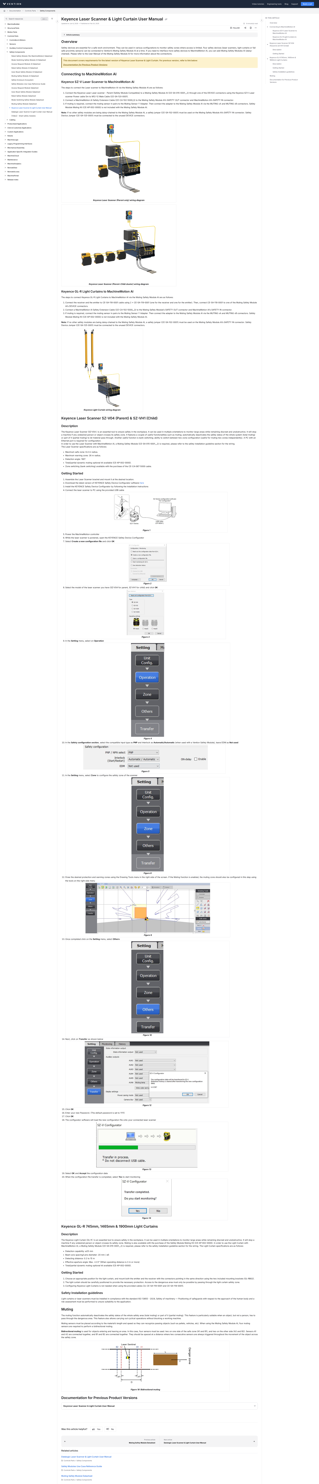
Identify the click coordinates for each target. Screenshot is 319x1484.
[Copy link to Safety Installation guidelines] (107, 1293)
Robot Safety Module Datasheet (23, 96)
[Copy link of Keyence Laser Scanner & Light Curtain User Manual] (166, 19)
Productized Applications (17, 124)
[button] (26, 19)
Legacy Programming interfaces (19, 144)
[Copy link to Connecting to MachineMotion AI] (120, 74)
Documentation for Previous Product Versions (284, 81)
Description (277, 50)
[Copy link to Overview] (81, 42)
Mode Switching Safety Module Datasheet (27, 100)
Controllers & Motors (17, 40)
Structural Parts (13, 28)
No (112, 1429)
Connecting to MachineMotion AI (282, 27)
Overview (273, 23)
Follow (236, 28)
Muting (272, 76)
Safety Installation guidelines (283, 72)
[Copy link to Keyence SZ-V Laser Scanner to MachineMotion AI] (138, 82)
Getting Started (278, 54)
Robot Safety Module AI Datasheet (24, 68)
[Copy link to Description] (82, 426)
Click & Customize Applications (19, 128)
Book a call (307, 4)
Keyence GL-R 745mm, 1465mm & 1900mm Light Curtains (283, 58)
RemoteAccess (13, 172)
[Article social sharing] (245, 28)
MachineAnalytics (14, 164)
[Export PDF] (251, 28)
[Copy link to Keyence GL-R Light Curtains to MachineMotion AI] (137, 292)
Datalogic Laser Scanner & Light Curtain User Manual (31, 112)
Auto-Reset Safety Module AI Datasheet (26, 72)
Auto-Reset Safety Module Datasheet (25, 92)
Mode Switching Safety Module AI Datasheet (28, 60)
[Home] (12, 4)
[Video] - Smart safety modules (23, 116)
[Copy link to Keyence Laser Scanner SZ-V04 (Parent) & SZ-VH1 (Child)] (161, 418)
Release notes (12, 180)
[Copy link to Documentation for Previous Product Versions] (141, 1398)
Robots (10, 136)
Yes (98, 1429)
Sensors (12, 44)
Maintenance (12, 160)
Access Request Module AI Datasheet (25, 64)
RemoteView (12, 168)
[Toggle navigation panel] (57, 21)
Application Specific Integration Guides (22, 152)
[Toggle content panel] (261, 20)
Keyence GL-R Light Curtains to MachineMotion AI (284, 38)
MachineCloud (13, 156)
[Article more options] (256, 28)
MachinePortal (13, 176)
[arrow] (267, 26)
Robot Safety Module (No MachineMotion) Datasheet (31, 56)
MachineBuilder (13, 24)
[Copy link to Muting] (77, 1309)
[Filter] (52, 18)
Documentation (15, 11)
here (142, 483)
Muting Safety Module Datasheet (24, 104)
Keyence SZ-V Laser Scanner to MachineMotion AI (285, 32)
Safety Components (47, 11)
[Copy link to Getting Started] (87, 474)
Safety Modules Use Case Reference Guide (28, 84)
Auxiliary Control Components (21, 48)
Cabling (12, 120)
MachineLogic (12, 140)
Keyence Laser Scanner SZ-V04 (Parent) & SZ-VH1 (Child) (282, 44)
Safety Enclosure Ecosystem (22, 80)
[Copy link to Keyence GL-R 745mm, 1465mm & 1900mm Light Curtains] (162, 1227)
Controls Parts (30, 11)
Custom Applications (15, 132)
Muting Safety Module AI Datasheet (25, 76)
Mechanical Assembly (15, 148)
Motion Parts (12, 32)
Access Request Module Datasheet (25, 88)
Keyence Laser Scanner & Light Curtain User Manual (31, 108)
